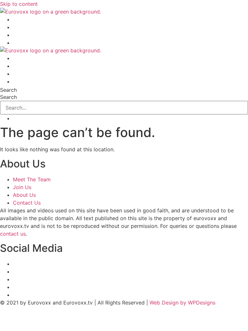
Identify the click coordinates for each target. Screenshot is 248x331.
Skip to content (19, 4)
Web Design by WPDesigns (182, 302)
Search (8, 89)
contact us (13, 233)
